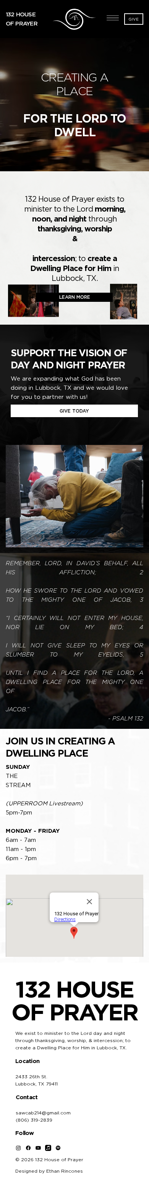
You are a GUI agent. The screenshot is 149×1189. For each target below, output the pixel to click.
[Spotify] (58, 1148)
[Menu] (113, 18)
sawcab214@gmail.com (43, 1113)
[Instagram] (18, 1148)
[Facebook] (28, 1148)
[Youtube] (38, 1148)
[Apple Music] (48, 1148)
